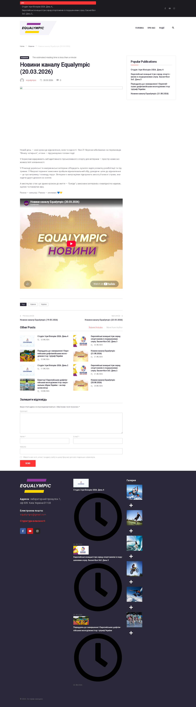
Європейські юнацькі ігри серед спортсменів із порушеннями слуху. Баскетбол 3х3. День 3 (105, 339)
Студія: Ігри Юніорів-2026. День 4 (52, 336)
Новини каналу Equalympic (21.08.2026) (150, 94)
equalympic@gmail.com (33, 514)
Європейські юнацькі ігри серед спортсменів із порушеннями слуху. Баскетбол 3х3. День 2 (105, 368)
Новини (31, 46)
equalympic (31, 80)
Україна (44, 304)
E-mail (76, 437)
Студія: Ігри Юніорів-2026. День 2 (52, 365)
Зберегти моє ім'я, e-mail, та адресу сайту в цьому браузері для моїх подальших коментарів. (59, 457)
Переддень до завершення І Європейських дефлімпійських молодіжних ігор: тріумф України (53, 353)
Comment (23, 411)
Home (22, 46)
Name (23, 437)
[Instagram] (174, 8)
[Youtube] (170, 8)
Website (23, 447)
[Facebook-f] (165, 8)
